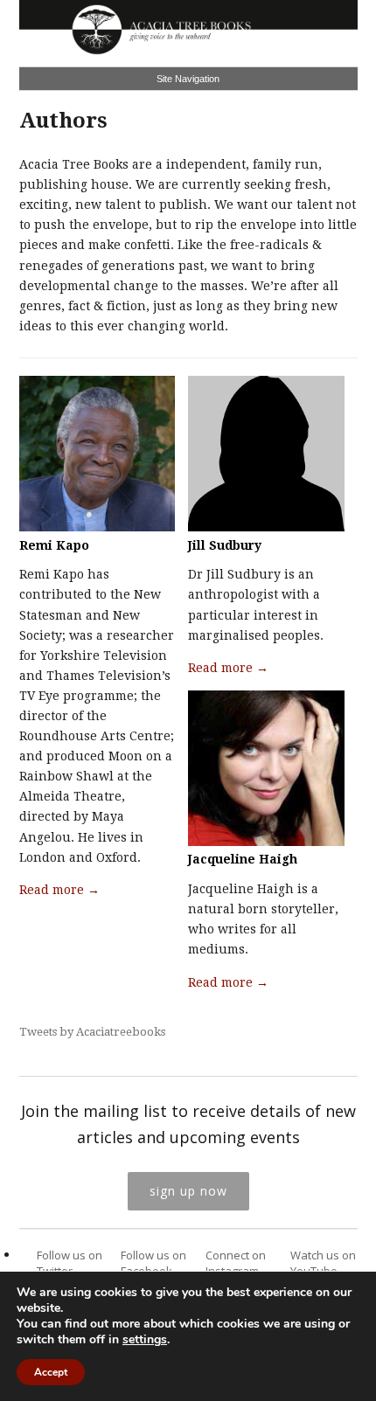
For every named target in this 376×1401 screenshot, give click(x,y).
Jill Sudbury (224, 545)
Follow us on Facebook (153, 1263)
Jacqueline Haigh (242, 859)
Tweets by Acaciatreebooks (92, 1031)
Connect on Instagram (235, 1263)
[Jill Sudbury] (266, 527)
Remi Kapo (54, 545)
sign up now (188, 1191)
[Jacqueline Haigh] (266, 842)
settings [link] (144, 1339)
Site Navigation (188, 78)
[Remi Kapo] (97, 527)
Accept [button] (50, 1372)
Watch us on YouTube (323, 1263)
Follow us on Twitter (69, 1263)
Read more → (59, 890)
